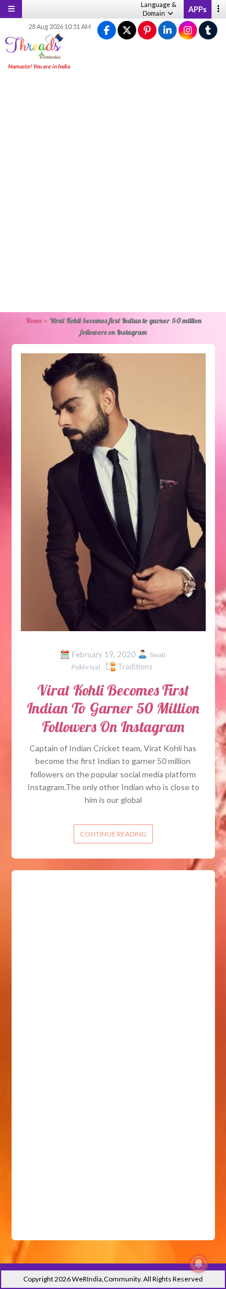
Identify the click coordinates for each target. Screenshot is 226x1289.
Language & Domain (158, 9)
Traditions (135, 666)
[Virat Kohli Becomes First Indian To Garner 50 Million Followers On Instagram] (113, 491)
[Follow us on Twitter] (127, 30)
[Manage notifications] (198, 1263)
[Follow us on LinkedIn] (167, 30)
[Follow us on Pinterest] (147, 30)
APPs (197, 9)
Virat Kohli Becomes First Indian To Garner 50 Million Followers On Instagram (113, 708)
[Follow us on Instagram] (187, 30)
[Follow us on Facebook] (106, 30)
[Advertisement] (113, 192)
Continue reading (113, 834)
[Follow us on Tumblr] (208, 30)
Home (33, 320)
